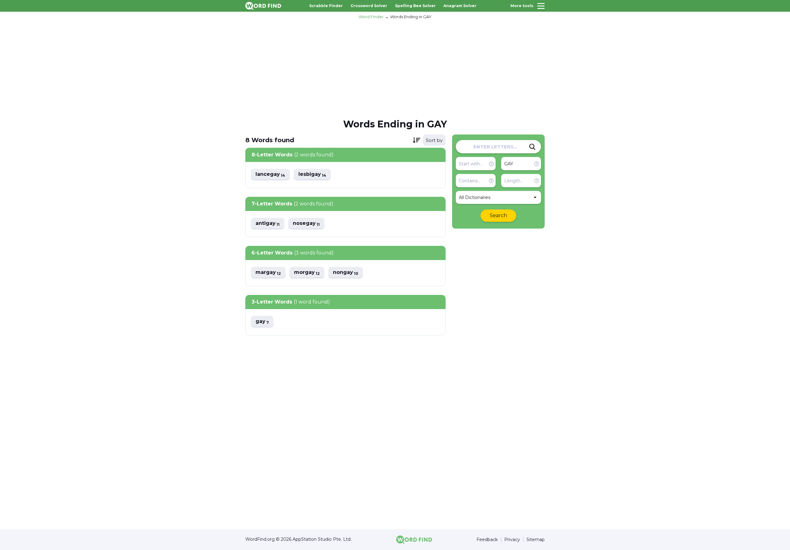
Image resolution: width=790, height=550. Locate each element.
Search (498, 215)
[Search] (532, 147)
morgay (307, 272)
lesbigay (312, 174)
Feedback (487, 539)
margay (268, 272)
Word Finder (371, 16)
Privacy (512, 539)
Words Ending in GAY (410, 16)
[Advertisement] (395, 68)
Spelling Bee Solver (415, 5)
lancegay (270, 174)
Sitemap (535, 539)
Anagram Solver (459, 5)
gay (262, 321)
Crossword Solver (369, 5)
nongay (345, 272)
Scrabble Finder (326, 5)
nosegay (306, 223)
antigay (268, 223)
